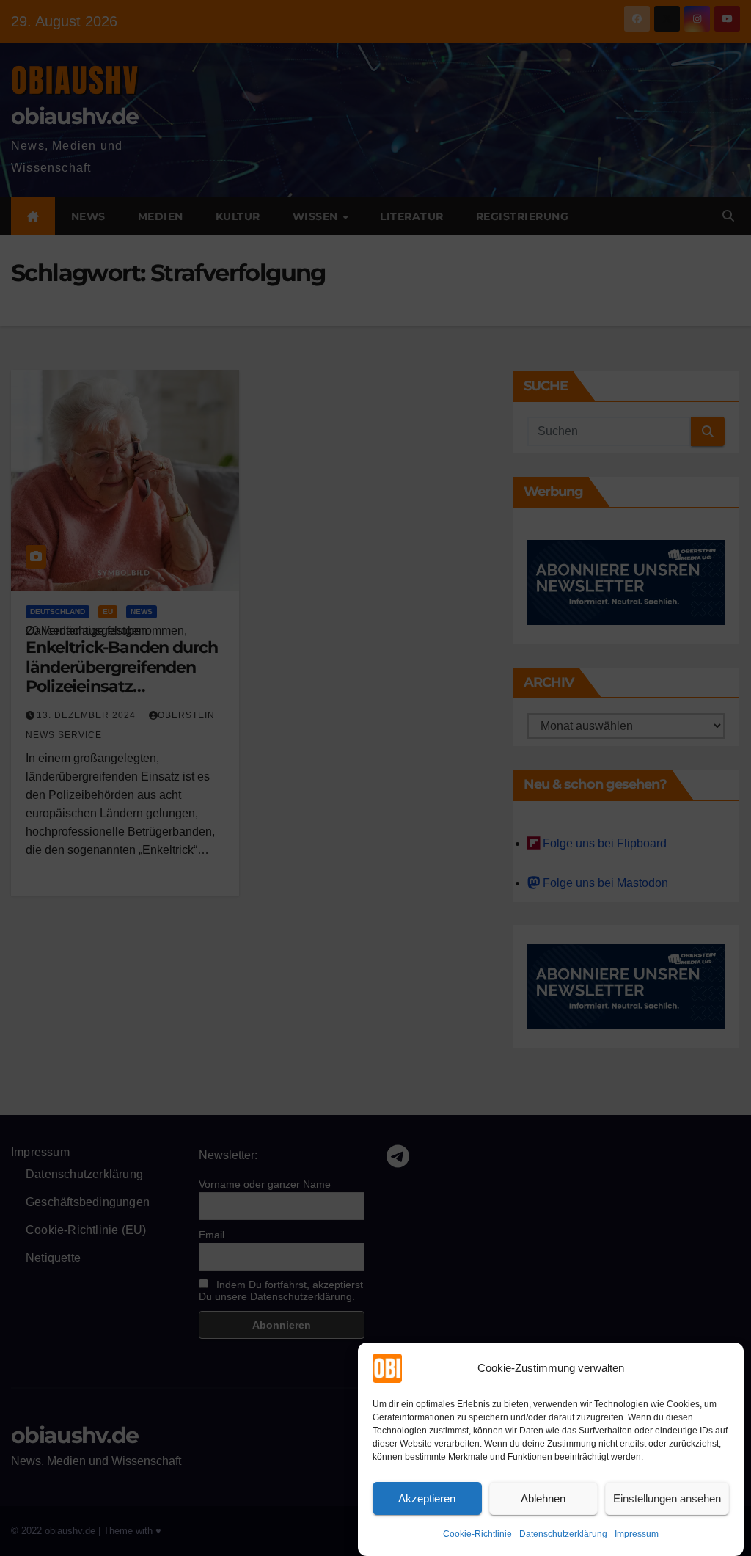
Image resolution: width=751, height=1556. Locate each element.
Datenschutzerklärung (563, 1534)
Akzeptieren (426, 1498)
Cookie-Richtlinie (477, 1534)
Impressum (637, 1534)
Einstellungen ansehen (667, 1498)
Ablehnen (543, 1498)
